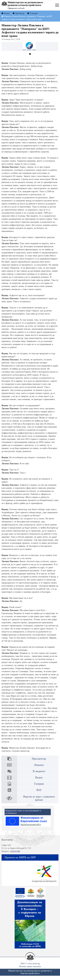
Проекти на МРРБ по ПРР (20, 857)
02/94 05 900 (15, 851)
